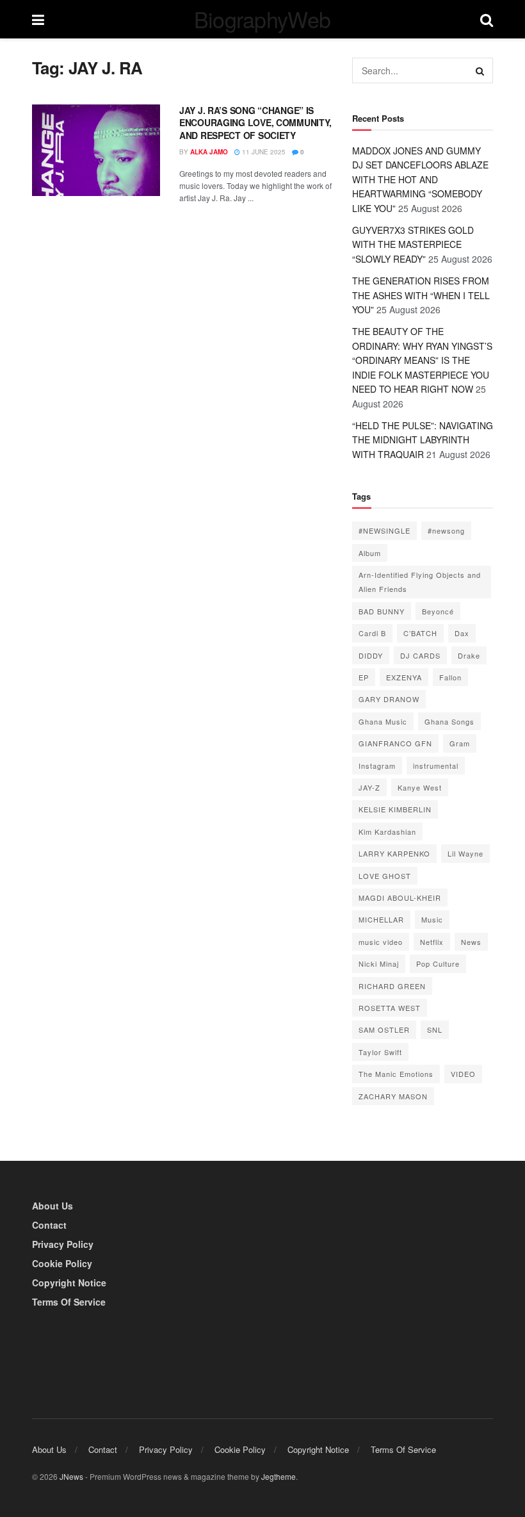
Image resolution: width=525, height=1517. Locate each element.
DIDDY (371, 655)
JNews (71, 1476)
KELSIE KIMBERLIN (395, 809)
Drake (469, 655)
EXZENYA (404, 677)
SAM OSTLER (384, 1029)
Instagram (377, 765)
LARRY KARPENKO (394, 853)
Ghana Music (383, 721)
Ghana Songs (449, 721)
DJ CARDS (420, 655)
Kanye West (420, 787)
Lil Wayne (465, 853)
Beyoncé (438, 611)
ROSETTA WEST (390, 1008)
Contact (49, 1224)
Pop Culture (438, 963)
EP (364, 677)
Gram (459, 743)
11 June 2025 (263, 151)
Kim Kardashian (387, 831)
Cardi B (372, 633)
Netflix (432, 942)
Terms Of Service (69, 1301)
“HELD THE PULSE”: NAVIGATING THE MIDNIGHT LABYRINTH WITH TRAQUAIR (422, 440)
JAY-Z (369, 787)
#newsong (446, 530)
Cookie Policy (62, 1263)
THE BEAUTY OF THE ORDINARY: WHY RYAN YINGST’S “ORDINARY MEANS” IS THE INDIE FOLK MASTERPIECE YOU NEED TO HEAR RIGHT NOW (422, 360)
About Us (52, 1205)
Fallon (450, 677)
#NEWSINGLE (384, 530)
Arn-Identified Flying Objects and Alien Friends (420, 582)
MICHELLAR (381, 919)
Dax (462, 633)
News (471, 942)
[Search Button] (480, 70)
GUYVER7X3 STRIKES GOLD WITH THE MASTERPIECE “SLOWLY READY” (413, 244)
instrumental (435, 765)
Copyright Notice (69, 1282)
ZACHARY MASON (393, 1096)
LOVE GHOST (385, 876)
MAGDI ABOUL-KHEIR (400, 897)
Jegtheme (278, 1476)
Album (370, 553)
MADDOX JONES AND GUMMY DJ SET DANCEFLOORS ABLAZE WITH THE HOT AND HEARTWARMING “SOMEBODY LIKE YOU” (420, 179)
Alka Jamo (209, 151)
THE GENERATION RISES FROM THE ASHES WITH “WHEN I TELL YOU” (421, 295)
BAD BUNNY (382, 611)
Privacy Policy (62, 1244)
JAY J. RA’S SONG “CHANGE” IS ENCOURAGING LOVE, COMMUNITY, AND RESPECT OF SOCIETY (255, 123)
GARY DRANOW (389, 699)
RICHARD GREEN (392, 986)
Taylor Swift (380, 1052)
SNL (434, 1029)
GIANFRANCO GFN (395, 743)
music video (381, 942)
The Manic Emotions (396, 1074)
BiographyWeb (262, 19)
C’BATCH (420, 633)
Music (432, 919)
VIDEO (463, 1074)
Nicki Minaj (379, 963)
